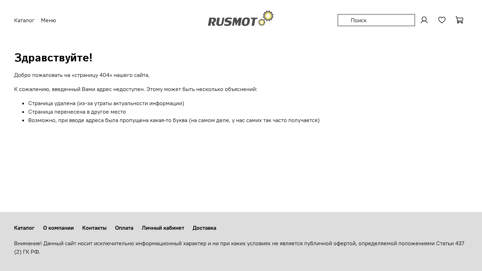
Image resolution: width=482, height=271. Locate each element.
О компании (58, 227)
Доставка (204, 227)
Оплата (124, 227)
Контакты (94, 227)
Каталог (24, 227)
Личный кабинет (163, 227)
